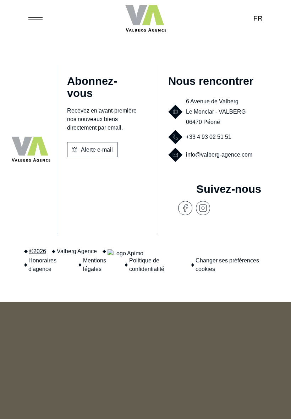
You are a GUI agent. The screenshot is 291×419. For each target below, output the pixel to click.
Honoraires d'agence (42, 264)
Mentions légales (94, 264)
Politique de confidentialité (146, 264)
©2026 (37, 251)
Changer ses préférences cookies (227, 264)
